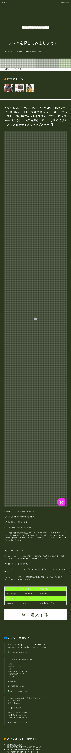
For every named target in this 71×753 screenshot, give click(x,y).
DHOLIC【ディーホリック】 (48, 603)
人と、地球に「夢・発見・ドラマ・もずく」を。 (23, 752)
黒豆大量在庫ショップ (14, 744)
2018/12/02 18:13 (22, 652)
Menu (63, 2)
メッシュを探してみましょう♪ (30, 43)
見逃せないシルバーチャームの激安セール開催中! (23, 749)
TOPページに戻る (14, 69)
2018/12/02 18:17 (22, 723)
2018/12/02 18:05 (23, 691)
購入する (37, 614)
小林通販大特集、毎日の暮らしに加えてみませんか (24, 747)
